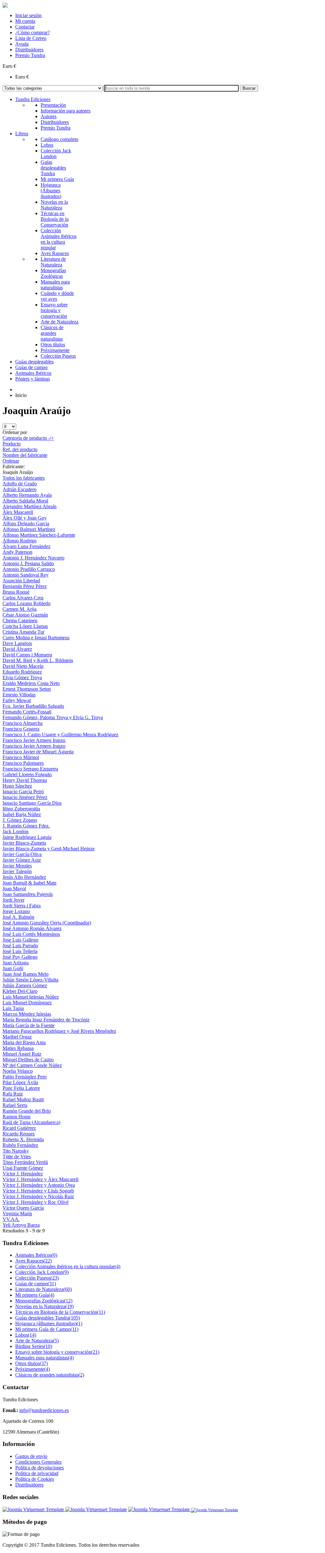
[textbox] (171, 88)
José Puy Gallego (20, 957)
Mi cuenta (25, 21)
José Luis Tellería (20, 951)
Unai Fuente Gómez (23, 1168)
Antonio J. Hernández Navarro (33, 557)
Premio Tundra (30, 55)
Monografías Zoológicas (43, 1300)
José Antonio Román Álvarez (32, 928)
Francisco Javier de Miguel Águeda (38, 751)
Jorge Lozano (16, 911)
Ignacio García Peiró (23, 791)
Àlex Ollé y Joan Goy (25, 518)
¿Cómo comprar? (32, 32)
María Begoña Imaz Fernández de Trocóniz (46, 1019)
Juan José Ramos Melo (26, 974)
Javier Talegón (17, 871)
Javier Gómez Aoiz (22, 860)
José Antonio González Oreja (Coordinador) (47, 922)
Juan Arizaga (16, 962)
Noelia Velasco (18, 1071)
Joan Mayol (14, 888)
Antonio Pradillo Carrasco (29, 569)
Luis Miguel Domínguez (27, 1002)
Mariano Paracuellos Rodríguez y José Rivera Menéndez (59, 1031)
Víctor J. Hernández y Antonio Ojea (39, 1185)
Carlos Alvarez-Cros (23, 597)
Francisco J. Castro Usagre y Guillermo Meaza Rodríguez (60, 734)
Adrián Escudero (19, 489)
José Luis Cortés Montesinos (31, 934)
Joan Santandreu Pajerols (28, 894)
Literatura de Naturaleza (43, 1289)
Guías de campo (35, 1283)
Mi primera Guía (34, 1295)
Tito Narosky (16, 1151)
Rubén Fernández (20, 1145)
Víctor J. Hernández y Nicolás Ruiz (38, 1196)
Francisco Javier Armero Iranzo (34, 740)
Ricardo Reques (19, 1133)
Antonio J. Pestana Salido (28, 563)
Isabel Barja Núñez (22, 814)
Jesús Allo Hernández (24, 877)
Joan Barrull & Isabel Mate (29, 882)
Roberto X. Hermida (23, 1139)
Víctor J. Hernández (23, 1173)
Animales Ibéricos (36, 1255)
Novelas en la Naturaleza (44, 1306)
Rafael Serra (15, 1105)
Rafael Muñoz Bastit (23, 1099)
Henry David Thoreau (25, 780)
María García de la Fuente (29, 1025)
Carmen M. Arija (19, 609)
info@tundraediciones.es (44, 1410)
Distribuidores (29, 49)
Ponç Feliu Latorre (21, 1088)
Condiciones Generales (38, 1462)
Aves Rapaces (33, 1260)
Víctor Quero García (23, 1208)
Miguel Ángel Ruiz (22, 1054)
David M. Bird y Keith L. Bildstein (38, 660)
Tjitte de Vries (17, 1156)
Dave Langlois (17, 643)
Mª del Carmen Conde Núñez (32, 1065)
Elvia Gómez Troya (22, 677)
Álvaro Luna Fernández (26, 546)
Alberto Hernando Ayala (27, 495)
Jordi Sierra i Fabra (22, 905)
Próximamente (32, 1369)
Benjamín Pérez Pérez (25, 586)
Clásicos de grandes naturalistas (49, 1374)
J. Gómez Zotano (20, 820)
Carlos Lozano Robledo (26, 603)
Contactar (25, 26)
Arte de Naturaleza (37, 1340)
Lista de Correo (30, 38)
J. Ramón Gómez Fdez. (26, 825)
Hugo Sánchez (17, 786)
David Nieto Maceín (23, 666)
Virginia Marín (17, 1213)
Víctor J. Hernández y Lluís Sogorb (38, 1190)
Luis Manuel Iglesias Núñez (31, 997)
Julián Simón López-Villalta (30, 979)
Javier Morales (17, 865)
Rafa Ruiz (13, 1093)
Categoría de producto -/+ (28, 438)
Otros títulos (31, 1363)
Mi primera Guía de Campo (46, 1329)
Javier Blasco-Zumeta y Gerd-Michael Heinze (49, 848)
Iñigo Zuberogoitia (21, 808)
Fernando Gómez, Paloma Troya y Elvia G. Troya (53, 717)
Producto (12, 443)
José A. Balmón (18, 917)
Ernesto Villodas (19, 694)
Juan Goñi (13, 968)
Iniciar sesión (28, 15)
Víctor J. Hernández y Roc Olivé (36, 1202)
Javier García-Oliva (22, 854)
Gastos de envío (31, 1456)
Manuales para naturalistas (44, 1357)
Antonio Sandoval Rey (26, 575)
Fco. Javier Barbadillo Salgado (33, 706)
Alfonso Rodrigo (19, 540)
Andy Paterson (17, 552)
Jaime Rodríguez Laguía (27, 837)
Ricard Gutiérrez (19, 1128)
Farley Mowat (17, 700)
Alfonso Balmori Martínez (29, 529)
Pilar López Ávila (20, 1082)
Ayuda (22, 44)
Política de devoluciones (39, 1467)
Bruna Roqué (16, 592)
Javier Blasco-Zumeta (24, 843)
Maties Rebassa (18, 1048)
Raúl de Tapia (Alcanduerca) (31, 1122)
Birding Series (33, 1346)
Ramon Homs (16, 1116)
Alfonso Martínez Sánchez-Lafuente (39, 535)
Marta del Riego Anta (24, 1042)
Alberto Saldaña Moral (25, 500)
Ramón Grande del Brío (27, 1111)
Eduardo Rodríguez (22, 671)
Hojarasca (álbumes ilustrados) (48, 1323)
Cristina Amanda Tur (23, 632)
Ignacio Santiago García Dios (32, 803)
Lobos (25, 1335)
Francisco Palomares (23, 763)
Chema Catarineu (20, 620)
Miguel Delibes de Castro (28, 1059)
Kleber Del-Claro (20, 991)
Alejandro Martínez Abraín (29, 506)
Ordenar (11, 460)
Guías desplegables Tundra (47, 1317)
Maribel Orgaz (17, 1036)
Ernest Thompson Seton (27, 689)
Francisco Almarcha (23, 723)
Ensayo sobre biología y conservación (57, 1352)
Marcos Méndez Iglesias (27, 1014)
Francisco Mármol (21, 757)
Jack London (16, 831)
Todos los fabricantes (24, 478)
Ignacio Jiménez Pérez (25, 797)
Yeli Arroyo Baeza (21, 1225)
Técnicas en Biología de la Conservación (60, 1312)
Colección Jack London (42, 1272)
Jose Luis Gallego (20, 940)
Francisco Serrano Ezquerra (30, 768)
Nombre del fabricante (25, 455)
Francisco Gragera (21, 729)
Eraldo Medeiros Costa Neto (31, 683)
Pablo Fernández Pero (25, 1076)
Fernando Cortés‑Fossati (27, 711)
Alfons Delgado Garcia (26, 523)
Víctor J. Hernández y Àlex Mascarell (40, 1179)
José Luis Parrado (20, 945)
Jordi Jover (13, 900)
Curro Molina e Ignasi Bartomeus (36, 637)
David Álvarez (17, 649)
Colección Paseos (37, 1278)
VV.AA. (11, 1219)
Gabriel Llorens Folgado (27, 774)
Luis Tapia (13, 1008)
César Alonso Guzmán (25, 614)
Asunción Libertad (21, 580)
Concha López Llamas (25, 626)
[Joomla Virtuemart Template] (34, 1509)
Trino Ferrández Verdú (25, 1162)
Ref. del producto (20, 449)
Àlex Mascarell (18, 512)
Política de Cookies (34, 1479)
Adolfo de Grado (20, 483)
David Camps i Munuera (27, 654)
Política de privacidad (36, 1473)
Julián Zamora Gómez (25, 985)
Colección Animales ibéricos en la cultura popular (67, 1266)
